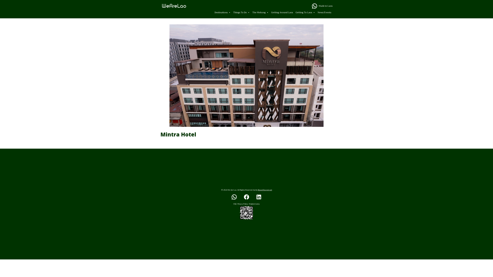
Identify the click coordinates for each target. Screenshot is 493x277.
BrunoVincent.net (265, 190)
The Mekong (259, 12)
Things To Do (240, 12)
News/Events (324, 12)
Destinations (221, 12)
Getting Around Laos (282, 12)
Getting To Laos (304, 12)
